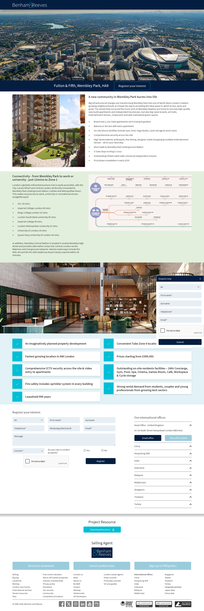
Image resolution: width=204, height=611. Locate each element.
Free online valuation (52, 574)
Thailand (138, 496)
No (105, 450)
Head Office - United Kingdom (149, 425)
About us (77, 580)
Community (48, 593)
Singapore (139, 489)
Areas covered (110, 577)
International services (22, 590)
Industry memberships (53, 580)
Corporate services (173, 587)
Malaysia (138, 475)
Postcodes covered (112, 580)
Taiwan (168, 577)
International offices (143, 574)
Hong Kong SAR (142, 453)
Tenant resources (20, 593)
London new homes (21, 587)
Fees (14, 596)
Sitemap (77, 590)
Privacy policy (49, 584)
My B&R (76, 584)
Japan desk (170, 590)
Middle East (140, 482)
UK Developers (79, 596)
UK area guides (110, 584)
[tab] (163, 425)
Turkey (137, 504)
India (136, 460)
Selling (15, 574)
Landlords (17, 580)
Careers (76, 587)
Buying (15, 577)
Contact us (78, 574)
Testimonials (79, 593)
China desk (169, 593)
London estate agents (113, 574)
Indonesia (139, 467)
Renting (15, 584)
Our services (48, 590)
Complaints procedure (53, 596)
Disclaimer (47, 587)
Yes (88, 450)
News (75, 577)
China (137, 446)
